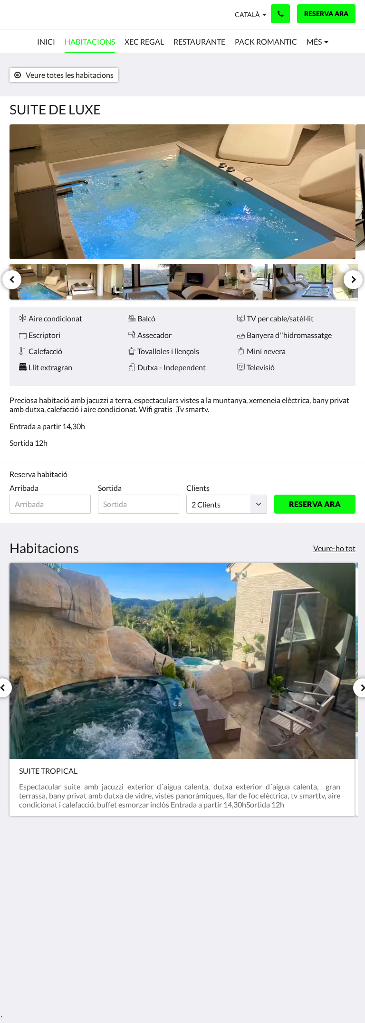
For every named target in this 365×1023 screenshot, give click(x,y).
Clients (198, 487)
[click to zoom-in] (182, 191)
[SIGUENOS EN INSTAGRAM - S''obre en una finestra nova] (345, 872)
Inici (134, 867)
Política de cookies (144, 879)
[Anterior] (11, 279)
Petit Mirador (38, 14)
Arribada (24, 487)
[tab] (153, 851)
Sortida (110, 487)
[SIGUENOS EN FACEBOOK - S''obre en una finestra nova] (319, 872)
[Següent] (353, 279)
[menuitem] (46, 42)
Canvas (205, 983)
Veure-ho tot (334, 548)
